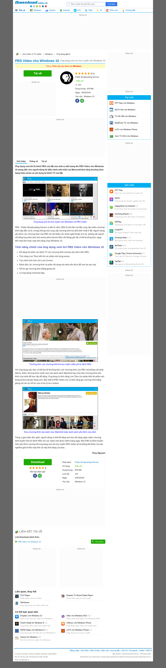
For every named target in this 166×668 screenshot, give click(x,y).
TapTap (119, 261)
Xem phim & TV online (31, 54)
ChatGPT (119, 230)
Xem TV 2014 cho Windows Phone (126, 137)
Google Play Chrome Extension (130, 253)
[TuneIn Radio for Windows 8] (17, 624)
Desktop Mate (123, 237)
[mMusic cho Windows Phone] (63, 624)
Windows (49, 54)
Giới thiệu (85, 650)
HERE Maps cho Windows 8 (34, 630)
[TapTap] (111, 262)
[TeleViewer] (17, 603)
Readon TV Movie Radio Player (79, 595)
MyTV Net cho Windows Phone (125, 111)
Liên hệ (124, 650)
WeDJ (117, 198)
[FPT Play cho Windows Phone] (111, 103)
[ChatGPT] (111, 231)
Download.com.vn (17, 54)
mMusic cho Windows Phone (78, 623)
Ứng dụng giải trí (63, 54)
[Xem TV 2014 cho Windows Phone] (111, 136)
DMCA (149, 650)
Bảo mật (105, 650)
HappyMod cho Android (126, 206)
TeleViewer (24, 602)
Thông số (33, 161)
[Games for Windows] (17, 638)
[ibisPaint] (111, 247)
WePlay (118, 222)
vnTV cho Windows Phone (79, 630)
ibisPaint (120, 245)
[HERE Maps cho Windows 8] (17, 631)
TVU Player (25, 595)
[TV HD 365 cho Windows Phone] (111, 116)
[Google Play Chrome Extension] (111, 255)
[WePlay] (111, 223)
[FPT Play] (111, 191)
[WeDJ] (111, 199)
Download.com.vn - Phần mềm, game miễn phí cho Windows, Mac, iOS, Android (31, 4)
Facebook (133, 650)
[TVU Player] (17, 596)
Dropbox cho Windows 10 (31, 616)
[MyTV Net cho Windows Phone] (111, 109)
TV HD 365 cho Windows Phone (125, 117)
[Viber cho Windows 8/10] (63, 616)
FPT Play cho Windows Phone (125, 104)
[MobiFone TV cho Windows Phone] (111, 123)
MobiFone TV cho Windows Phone (126, 124)
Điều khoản (95, 650)
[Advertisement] (83, 35)
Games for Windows (30, 637)
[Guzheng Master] (111, 215)
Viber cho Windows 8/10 (78, 616)
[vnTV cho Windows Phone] (63, 631)
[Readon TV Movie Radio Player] (63, 596)
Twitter (142, 650)
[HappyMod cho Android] (111, 207)
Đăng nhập (74, 650)
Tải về (44, 161)
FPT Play (119, 190)
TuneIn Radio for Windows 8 (33, 623)
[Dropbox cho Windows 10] (17, 616)
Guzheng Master (123, 214)
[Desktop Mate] (111, 239)
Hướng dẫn (115, 650)
